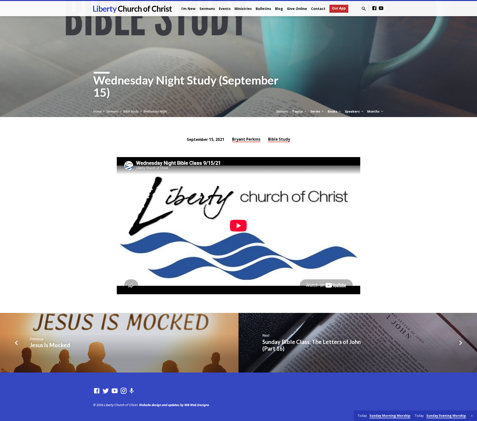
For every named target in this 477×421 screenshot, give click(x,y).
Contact (318, 8)
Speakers (352, 111)
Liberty (132, 8)
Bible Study (130, 111)
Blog (279, 8)
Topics (298, 111)
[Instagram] (123, 391)
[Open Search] (363, 9)
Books (333, 111)
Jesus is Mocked (50, 345)
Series (315, 111)
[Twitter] (105, 391)
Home (97, 111)
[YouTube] (381, 8)
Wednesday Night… (156, 111)
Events (225, 8)
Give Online (297, 8)
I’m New (188, 8)
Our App (339, 8)
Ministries (243, 8)
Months (373, 111)
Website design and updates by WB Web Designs (174, 405)
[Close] (472, 416)
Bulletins (263, 8)
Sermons (207, 8)
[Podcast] (131, 391)
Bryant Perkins (246, 139)
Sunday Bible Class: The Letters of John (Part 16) (311, 345)
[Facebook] (374, 8)
